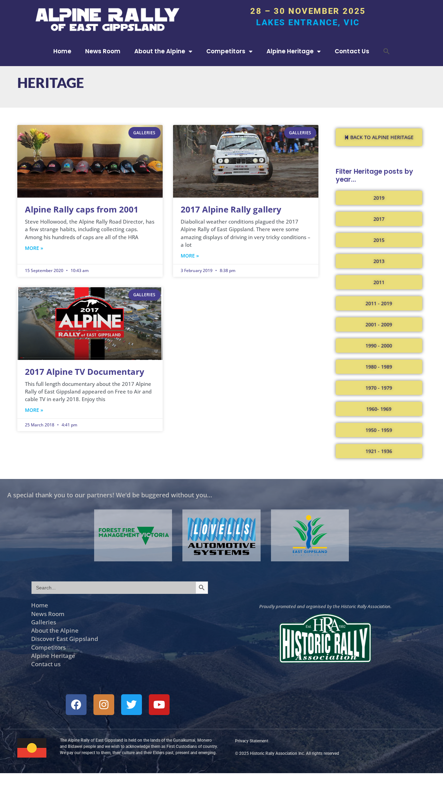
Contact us (46, 664)
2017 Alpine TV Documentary (84, 371)
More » (34, 248)
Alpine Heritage (290, 51)
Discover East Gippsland (64, 638)
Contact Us (352, 51)
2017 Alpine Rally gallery (231, 209)
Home (62, 51)
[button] (386, 51)
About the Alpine (159, 51)
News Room (102, 51)
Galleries (43, 622)
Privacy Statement (251, 741)
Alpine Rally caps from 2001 (81, 209)
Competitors (225, 51)
